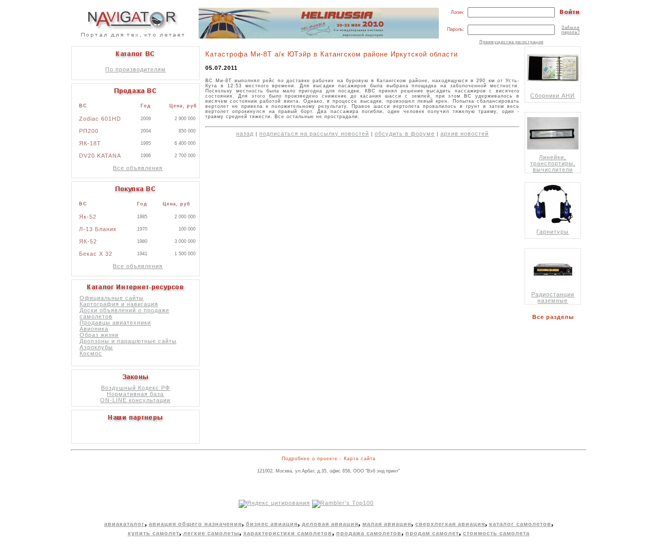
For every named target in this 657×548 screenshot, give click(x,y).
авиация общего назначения (195, 524)
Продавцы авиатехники (115, 322)
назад (245, 133)
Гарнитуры (552, 232)
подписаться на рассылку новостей (314, 133)
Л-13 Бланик (98, 229)
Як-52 (87, 217)
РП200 (89, 131)
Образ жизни (99, 335)
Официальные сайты (112, 298)
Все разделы (555, 317)
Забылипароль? (571, 29)
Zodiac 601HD (100, 119)
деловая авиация (330, 524)
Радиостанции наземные (552, 297)
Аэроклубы (96, 347)
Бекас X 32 (95, 254)
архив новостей (464, 133)
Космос (91, 353)
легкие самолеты (211, 533)
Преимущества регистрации (511, 42)
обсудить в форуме (405, 133)
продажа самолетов (368, 533)
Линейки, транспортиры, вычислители (552, 163)
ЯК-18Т (90, 143)
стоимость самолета (496, 533)
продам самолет (432, 533)
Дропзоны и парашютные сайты (128, 341)
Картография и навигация (119, 304)
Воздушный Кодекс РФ (135, 388)
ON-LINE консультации (135, 400)
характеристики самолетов (287, 533)
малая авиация (386, 524)
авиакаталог (124, 524)
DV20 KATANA (100, 156)
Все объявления (138, 168)
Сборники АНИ (552, 95)
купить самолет (153, 533)
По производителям (135, 69)
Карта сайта (360, 458)
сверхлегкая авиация (450, 524)
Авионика (94, 329)
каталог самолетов (520, 524)
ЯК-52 (88, 241)
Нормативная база (135, 394)
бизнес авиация (272, 524)
